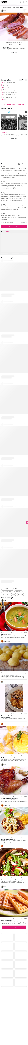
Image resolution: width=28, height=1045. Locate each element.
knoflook (6, 594)
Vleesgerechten (7, 7)
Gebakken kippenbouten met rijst (9, 798)
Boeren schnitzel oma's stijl (8, 839)
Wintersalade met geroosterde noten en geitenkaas (14, 880)
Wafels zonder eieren (6, 920)
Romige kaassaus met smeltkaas (9, 758)
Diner (15, 588)
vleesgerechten (7, 591)
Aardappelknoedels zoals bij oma (9, 675)
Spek (13, 594)
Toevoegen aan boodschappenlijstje (15, 104)
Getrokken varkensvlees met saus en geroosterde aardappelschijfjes (13, 716)
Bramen (20, 594)
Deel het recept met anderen (14, 226)
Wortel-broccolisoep (6, 634)
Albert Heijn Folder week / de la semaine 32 (8, 131)
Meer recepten (14, 927)
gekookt (18, 591)
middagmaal (6, 588)
